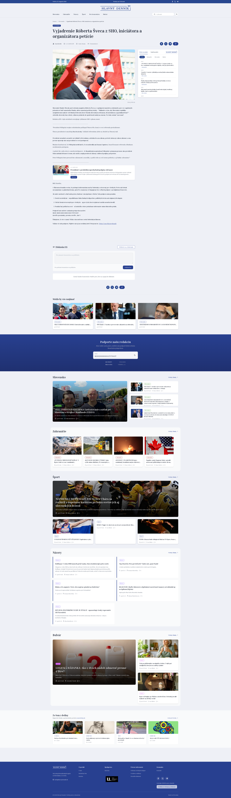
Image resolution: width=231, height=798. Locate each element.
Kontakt (159, 770)
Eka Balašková (70, 418)
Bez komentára (94, 14)
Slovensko (56, 14)
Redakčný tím (83, 773)
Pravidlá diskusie (136, 776)
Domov (55, 21)
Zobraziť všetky (172, 718)
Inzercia (107, 770)
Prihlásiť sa (128, 267)
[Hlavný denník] (115, 8)
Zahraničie (66, 14)
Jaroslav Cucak (71, 681)
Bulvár (105, 14)
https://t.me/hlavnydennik (107, 224)
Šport (84, 14)
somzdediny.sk (81, 718)
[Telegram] (177, 1)
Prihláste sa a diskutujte (126, 247)
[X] (175, 1)
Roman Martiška (133, 570)
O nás (80, 770)
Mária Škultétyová (134, 596)
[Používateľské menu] (176, 14)
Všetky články (172, 377)
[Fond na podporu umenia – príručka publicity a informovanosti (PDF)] (112, 779)
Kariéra (81, 776)
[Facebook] (172, 1)
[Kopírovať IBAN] (134, 355)
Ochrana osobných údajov (138, 770)
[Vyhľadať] (154, 14)
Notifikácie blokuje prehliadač (167, 787)
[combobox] (165, 14)
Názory (76, 14)
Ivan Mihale (109, 527)
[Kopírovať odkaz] (175, 43)
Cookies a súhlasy (136, 773)
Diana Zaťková (156, 390)
